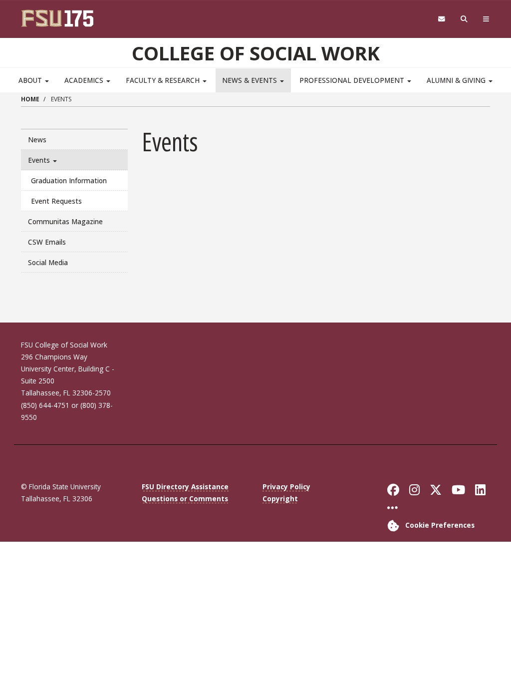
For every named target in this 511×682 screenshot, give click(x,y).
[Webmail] (441, 19)
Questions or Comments (185, 498)
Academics (84, 80)
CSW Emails (47, 242)
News (37, 139)
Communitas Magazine (65, 221)
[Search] (464, 19)
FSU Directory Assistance (185, 486)
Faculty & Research (164, 80)
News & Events (250, 80)
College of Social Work (256, 53)
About (31, 80)
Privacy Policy (286, 486)
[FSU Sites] (486, 19)
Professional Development (352, 80)
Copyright (280, 498)
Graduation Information (69, 180)
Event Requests (56, 201)
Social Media (48, 262)
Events (40, 160)
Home (30, 99)
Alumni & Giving (457, 80)
